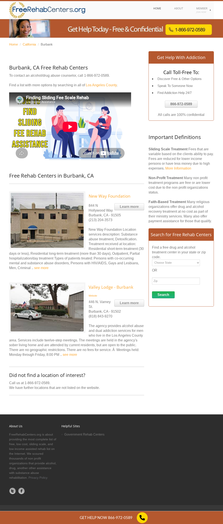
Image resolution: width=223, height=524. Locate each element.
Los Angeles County (101, 85)
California (29, 44)
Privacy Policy (38, 477)
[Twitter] (12, 490)
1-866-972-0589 (96, 75)
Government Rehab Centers (84, 434)
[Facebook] (21, 490)
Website (93, 295)
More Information (178, 168)
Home (13, 44)
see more (41, 268)
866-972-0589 (181, 104)
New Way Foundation (109, 196)
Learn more (129, 207)
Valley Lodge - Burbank (111, 287)
